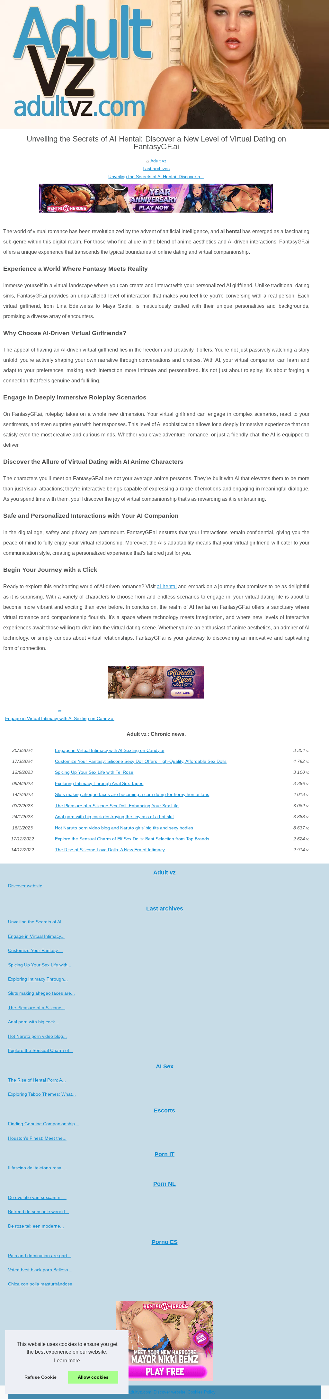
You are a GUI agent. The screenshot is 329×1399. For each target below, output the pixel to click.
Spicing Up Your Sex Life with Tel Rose (94, 772)
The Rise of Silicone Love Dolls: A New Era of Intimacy (110, 849)
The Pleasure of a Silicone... (36, 1007)
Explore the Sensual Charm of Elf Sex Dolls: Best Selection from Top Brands (132, 839)
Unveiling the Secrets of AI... (36, 921)
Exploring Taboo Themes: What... (42, 1094)
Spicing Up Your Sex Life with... (39, 964)
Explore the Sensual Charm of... (40, 1050)
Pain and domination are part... (39, 1255)
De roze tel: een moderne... (36, 1226)
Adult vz (158, 160)
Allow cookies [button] (93, 1377)
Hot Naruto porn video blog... (37, 1036)
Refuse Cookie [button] (40, 1377)
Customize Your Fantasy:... (35, 950)
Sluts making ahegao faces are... (41, 993)
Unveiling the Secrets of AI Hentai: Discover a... (156, 176)
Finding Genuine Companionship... (43, 1123)
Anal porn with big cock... (33, 1021)
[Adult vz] (164, 64)
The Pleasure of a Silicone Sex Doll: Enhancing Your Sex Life (117, 805)
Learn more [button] (67, 1360)
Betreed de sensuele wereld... (38, 1211)
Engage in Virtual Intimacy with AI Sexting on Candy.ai (59, 718)
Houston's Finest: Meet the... (37, 1138)
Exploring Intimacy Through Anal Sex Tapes (99, 783)
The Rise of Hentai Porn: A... (37, 1080)
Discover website (25, 885)
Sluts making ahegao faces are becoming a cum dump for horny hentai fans (132, 794)
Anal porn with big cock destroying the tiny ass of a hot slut (114, 816)
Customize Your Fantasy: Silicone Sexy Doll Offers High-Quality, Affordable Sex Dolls (141, 761)
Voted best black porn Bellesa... (40, 1269)
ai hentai (166, 586)
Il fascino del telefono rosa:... (37, 1167)
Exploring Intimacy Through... (38, 979)
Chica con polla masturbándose (40, 1283)
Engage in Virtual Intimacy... (36, 936)
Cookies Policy (202, 1392)
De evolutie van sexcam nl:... (37, 1197)
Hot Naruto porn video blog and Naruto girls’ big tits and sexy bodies (124, 828)
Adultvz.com (139, 1392)
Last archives (156, 168)
